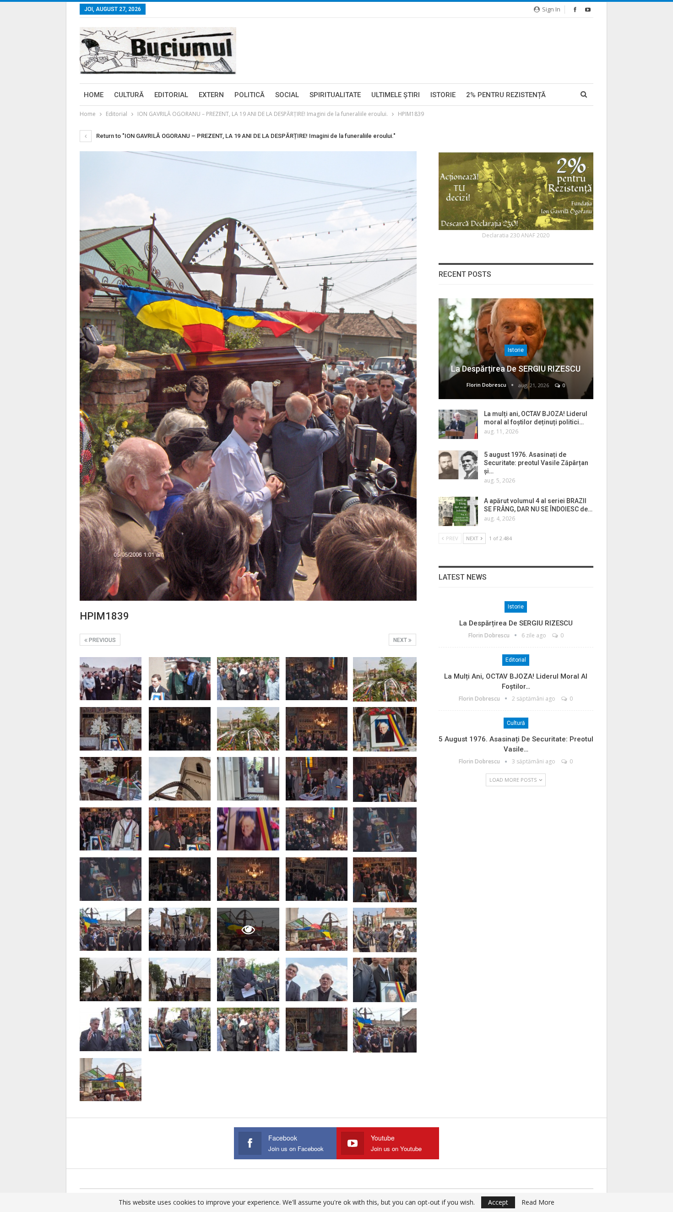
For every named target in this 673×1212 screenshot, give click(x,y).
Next (400, 640)
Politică (249, 95)
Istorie (443, 95)
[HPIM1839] (110, 679)
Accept (498, 1202)
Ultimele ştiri (395, 95)
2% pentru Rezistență (506, 95)
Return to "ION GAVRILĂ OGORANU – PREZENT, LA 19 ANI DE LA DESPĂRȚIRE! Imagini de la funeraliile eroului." (245, 135)
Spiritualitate (335, 95)
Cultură (129, 95)
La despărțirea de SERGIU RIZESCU (516, 368)
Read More (537, 1202)
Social (287, 95)
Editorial (171, 95)
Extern (211, 95)
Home (93, 95)
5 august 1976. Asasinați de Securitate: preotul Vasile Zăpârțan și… (536, 463)
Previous (101, 640)
